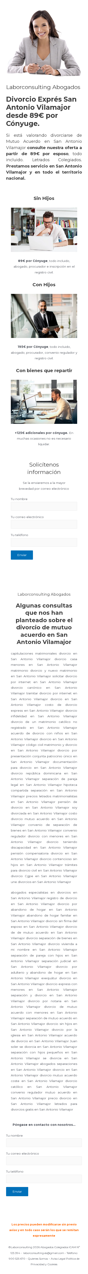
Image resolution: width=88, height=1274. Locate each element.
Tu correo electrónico (27, 517)
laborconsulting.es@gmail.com (43, 1253)
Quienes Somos (38, 1258)
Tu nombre (19, 499)
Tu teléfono (19, 535)
